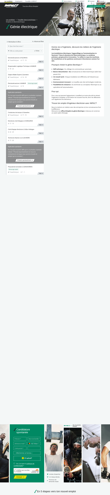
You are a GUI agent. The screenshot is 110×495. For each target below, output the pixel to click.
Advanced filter (39, 41)
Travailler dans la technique (26, 20)
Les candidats (8, 1)
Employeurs (18, 1)
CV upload (28, 458)
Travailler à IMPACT (31, 1)
